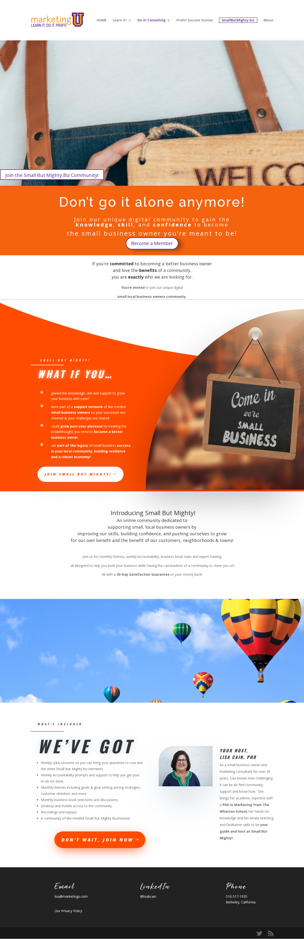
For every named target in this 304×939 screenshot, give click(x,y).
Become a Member (152, 243)
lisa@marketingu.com (71, 896)
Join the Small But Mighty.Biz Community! (52, 175)
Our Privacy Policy (68, 911)
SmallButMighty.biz (238, 20)
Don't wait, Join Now (97, 840)
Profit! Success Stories (194, 20)
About (268, 20)
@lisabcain (148, 896)
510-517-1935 (236, 896)
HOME (102, 20)
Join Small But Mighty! (78, 474)
